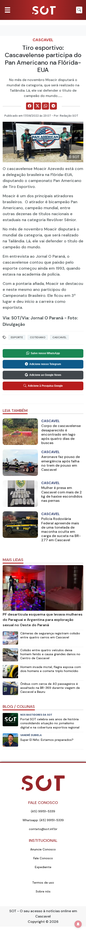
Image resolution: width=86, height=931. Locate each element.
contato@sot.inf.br (43, 829)
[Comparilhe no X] (37, 106)
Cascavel (43, 39)
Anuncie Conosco (43, 849)
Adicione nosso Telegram (45, 364)
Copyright (36, 921)
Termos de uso (43, 883)
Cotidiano (37, 337)
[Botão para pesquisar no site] (79, 10)
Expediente (43, 867)
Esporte (17, 337)
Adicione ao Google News (45, 375)
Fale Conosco (43, 858)
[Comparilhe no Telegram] (53, 106)
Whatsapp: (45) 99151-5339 (43, 820)
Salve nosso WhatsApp (45, 353)
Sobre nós (43, 891)
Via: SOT (11, 318)
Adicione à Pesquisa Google (45, 385)
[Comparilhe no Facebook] (29, 106)
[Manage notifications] (78, 924)
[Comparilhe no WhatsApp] (45, 106)
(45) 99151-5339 (43, 811)
